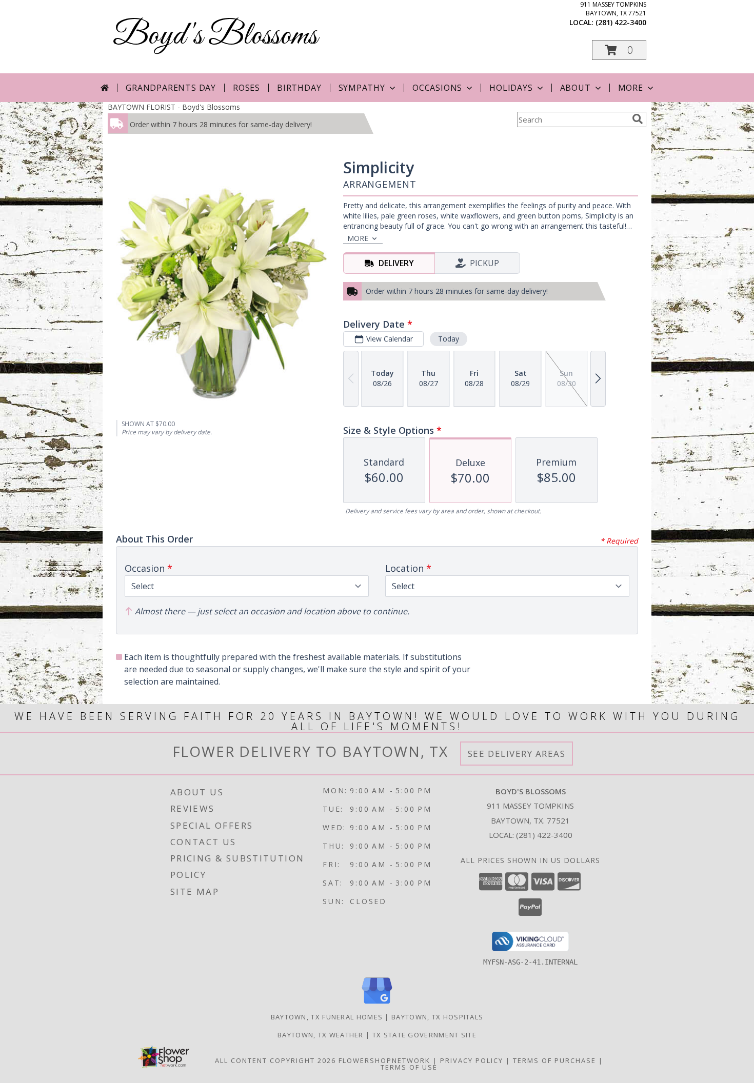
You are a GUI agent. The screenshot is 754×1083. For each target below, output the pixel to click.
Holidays (510, 87)
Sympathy (362, 87)
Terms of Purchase (554, 1060)
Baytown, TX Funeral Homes (327, 1016)
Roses (246, 87)
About (575, 87)
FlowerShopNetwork (384, 1060)
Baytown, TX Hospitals (437, 1016)
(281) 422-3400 (621, 22)
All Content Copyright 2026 (275, 1060)
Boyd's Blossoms (215, 36)
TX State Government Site (424, 1034)
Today (448, 339)
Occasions (437, 87)
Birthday (299, 87)
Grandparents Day (171, 87)
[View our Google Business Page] (377, 1004)
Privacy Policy (471, 1060)
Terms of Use (409, 1067)
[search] (637, 119)
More (630, 87)
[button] (619, 50)
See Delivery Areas (517, 753)
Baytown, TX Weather (320, 1034)
